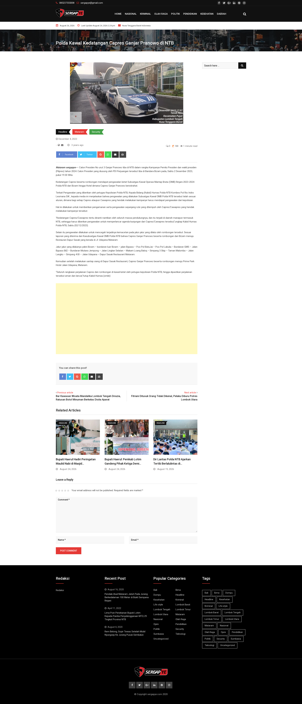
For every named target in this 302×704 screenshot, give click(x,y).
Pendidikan (190, 13)
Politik (175, 13)
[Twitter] (70, 377)
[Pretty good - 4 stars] (65, 490)
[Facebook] (62, 377)
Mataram (79, 131)
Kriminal (145, 13)
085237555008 (66, 2)
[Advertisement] (126, 318)
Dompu (157, 594)
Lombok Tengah (162, 609)
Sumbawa (159, 633)
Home (118, 13)
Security (96, 131)
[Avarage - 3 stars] (62, 490)
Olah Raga (161, 13)
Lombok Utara (161, 614)
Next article (190, 392)
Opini (156, 624)
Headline (62, 131)
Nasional (131, 13)
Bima (178, 590)
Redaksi (60, 590)
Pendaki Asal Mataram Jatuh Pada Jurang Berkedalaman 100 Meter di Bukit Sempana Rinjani (127, 597)
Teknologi (180, 633)
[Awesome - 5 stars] (68, 490)
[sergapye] (62, 145)
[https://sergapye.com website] (58, 145)
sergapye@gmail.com (92, 2)
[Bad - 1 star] (56, 490)
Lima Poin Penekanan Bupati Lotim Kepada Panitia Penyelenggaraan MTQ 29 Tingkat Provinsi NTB (126, 616)
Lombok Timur (183, 609)
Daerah (221, 13)
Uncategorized (161, 638)
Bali (155, 590)
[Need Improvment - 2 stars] (59, 490)
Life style (158, 604)
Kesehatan (206, 13)
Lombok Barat (183, 604)
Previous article (65, 392)
